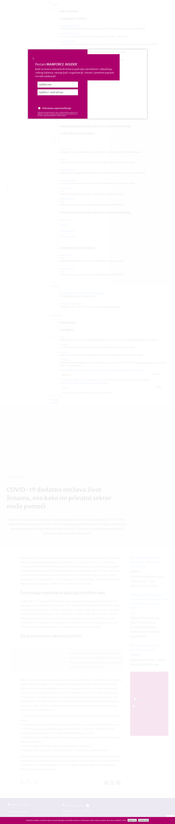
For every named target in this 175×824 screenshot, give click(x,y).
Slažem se (132, 820)
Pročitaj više (143, 820)
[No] (172, 820)
